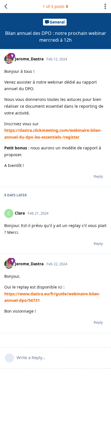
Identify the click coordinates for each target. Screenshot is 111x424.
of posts (54, 6)
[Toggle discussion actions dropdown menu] (105, 6)
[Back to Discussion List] (5, 6)
